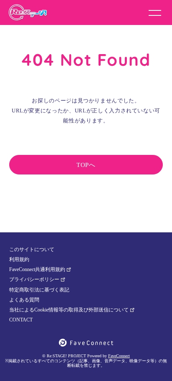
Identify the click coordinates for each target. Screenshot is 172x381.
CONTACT (21, 320)
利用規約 (19, 259)
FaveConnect (119, 356)
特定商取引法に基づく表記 (39, 290)
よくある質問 (24, 300)
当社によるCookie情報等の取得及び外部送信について (69, 310)
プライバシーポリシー (34, 279)
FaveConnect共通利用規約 (37, 269)
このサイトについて (31, 249)
